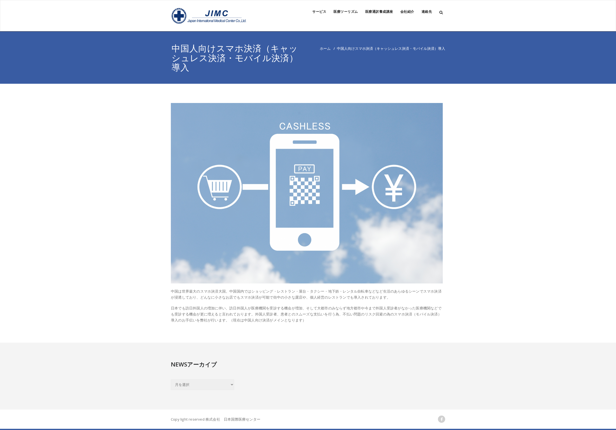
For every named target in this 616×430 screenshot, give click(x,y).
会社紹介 (407, 11)
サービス (319, 11)
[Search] (441, 12)
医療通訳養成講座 (379, 11)
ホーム (325, 48)
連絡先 (427, 11)
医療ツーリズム (346, 11)
